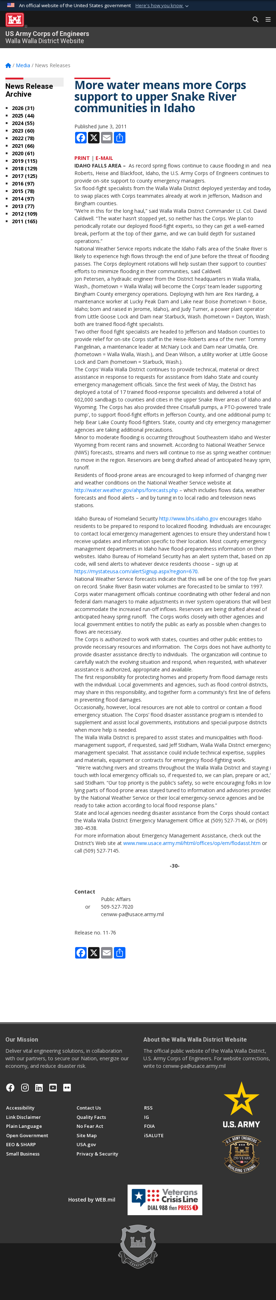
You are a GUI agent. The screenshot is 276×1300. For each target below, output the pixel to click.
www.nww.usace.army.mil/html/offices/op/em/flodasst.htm (192, 843)
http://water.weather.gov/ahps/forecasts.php (126, 490)
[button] (162, 5)
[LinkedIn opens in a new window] (39, 1087)
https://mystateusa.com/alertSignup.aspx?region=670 (136, 571)
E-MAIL (104, 158)
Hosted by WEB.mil (91, 1199)
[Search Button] (253, 20)
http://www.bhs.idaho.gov (188, 518)
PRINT (82, 158)
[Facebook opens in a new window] (10, 1087)
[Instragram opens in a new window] (25, 1087)
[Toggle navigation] (265, 20)
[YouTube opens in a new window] (53, 1087)
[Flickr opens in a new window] (67, 1087)
